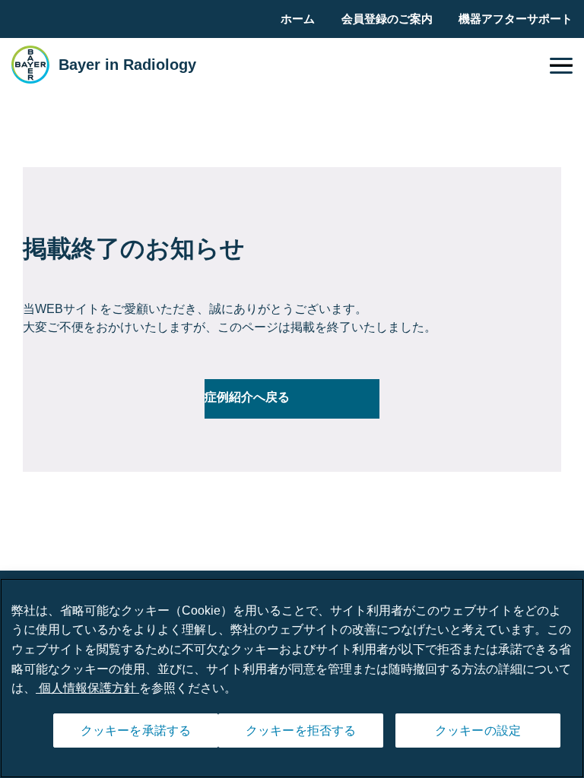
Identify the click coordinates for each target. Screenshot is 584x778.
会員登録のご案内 (387, 18)
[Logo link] (30, 65)
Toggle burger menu (561, 66)
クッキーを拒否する (301, 730)
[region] (292, 678)
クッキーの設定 (478, 730)
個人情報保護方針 (87, 688)
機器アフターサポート (516, 18)
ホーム (298, 18)
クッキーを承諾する (136, 730)
